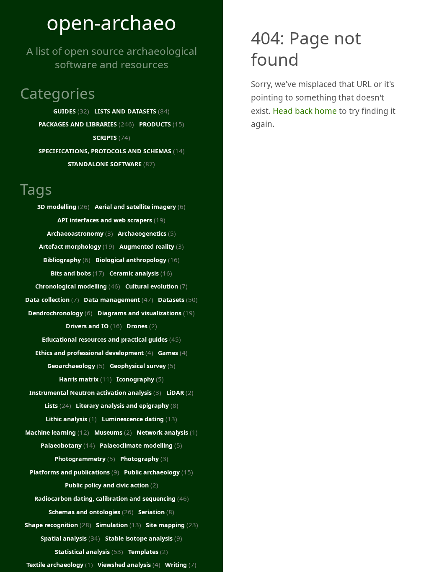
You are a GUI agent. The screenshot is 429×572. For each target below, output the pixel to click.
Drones (142, 326)
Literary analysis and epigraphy (127, 405)
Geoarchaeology (76, 365)
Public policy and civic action (111, 485)
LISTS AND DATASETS (132, 111)
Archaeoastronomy (80, 233)
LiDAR (180, 392)
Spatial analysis (70, 538)
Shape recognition (58, 524)
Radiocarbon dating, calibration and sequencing (111, 498)
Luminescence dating (139, 419)
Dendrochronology (60, 313)
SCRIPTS (111, 137)
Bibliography (66, 259)
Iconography (140, 379)
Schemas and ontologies (91, 512)
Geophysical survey (143, 365)
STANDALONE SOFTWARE (111, 164)
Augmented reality (151, 246)
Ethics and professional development (94, 352)
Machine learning (57, 432)
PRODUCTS (161, 124)
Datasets (178, 299)
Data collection (52, 299)
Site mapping (172, 524)
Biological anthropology (138, 259)
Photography (144, 458)
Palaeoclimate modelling (141, 445)
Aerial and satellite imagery (140, 206)
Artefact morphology (76, 246)
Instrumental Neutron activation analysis (95, 392)
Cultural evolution (156, 286)
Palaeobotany (68, 445)
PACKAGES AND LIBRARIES (86, 124)
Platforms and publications (74, 472)
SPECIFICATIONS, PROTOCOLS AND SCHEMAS (112, 151)
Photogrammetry (84, 458)
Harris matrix (85, 379)
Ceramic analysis (140, 273)
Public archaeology (158, 472)
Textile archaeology (59, 564)
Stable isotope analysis (143, 538)
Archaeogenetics (147, 233)
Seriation (156, 512)
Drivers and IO (94, 326)
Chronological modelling (77, 286)
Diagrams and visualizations (146, 313)
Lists (57, 405)
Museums (113, 432)
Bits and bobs (77, 273)
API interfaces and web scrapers (111, 220)
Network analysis (167, 432)
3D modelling (63, 206)
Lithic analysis (71, 419)
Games (173, 352)
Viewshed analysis (129, 564)
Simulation (118, 524)
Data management (118, 299)
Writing (180, 564)
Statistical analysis (89, 551)
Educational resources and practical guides (111, 339)
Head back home (305, 111)
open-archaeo (111, 22)
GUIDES (71, 111)
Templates (148, 551)
